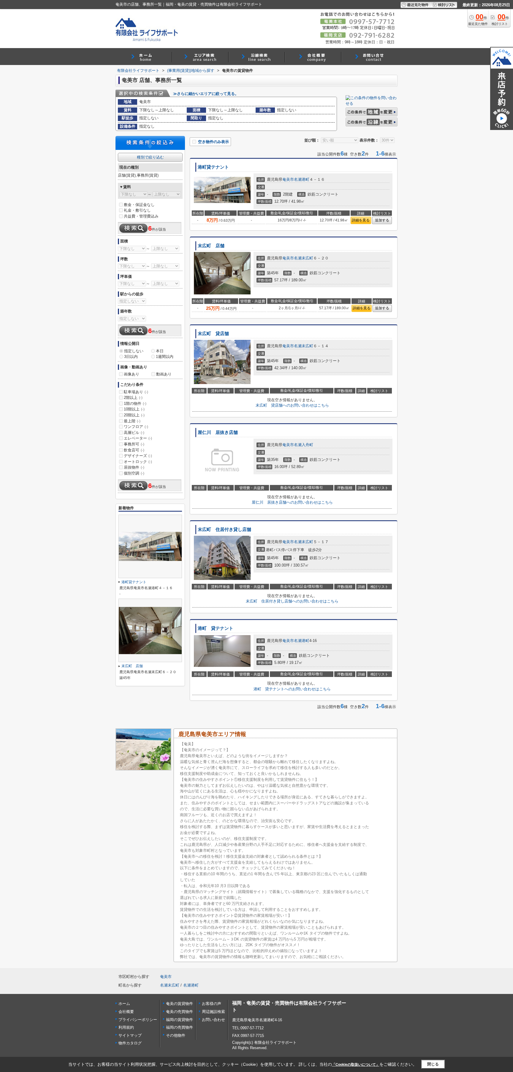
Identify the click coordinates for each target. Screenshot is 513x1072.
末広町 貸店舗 (213, 333)
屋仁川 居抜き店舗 (218, 432)
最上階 (132, 421)
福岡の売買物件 (179, 1027)
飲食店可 (134, 450)
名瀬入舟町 (303, 445)
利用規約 (126, 1027)
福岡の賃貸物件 (179, 1019)
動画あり (164, 374)
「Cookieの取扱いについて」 (355, 1065)
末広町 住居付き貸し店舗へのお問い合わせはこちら (292, 601)
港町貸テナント (213, 167)
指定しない (133, 351)
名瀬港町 (301, 179)
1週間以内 (164, 356)
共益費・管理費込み (141, 216)
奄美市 (288, 179)
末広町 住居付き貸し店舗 (224, 529)
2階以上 (133, 397)
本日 (160, 351)
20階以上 (134, 415)
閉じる (433, 1064)
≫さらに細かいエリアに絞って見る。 (206, 93)
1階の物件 (135, 403)
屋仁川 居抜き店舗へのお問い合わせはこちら (292, 502)
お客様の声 (211, 1003)
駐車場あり (136, 392)
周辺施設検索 (213, 1011)
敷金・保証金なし (139, 204)
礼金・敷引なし (137, 210)
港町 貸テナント (215, 628)
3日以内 (131, 356)
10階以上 (134, 409)
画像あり (131, 374)
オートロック (138, 461)
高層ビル (134, 432)
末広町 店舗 (211, 245)
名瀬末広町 (303, 258)
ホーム (124, 1003)
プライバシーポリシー (137, 1019)
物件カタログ (130, 1043)
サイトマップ (130, 1035)
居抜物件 (134, 467)
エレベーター (138, 438)
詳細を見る (361, 220)
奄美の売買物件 (179, 1011)
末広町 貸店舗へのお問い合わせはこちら (292, 405)
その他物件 (175, 1035)
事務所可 (134, 444)
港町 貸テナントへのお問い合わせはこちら (292, 689)
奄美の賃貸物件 (179, 1003)
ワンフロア (136, 426)
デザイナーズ (138, 455)
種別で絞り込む (150, 157)
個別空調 (134, 473)
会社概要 (126, 1011)
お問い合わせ (213, 1019)
